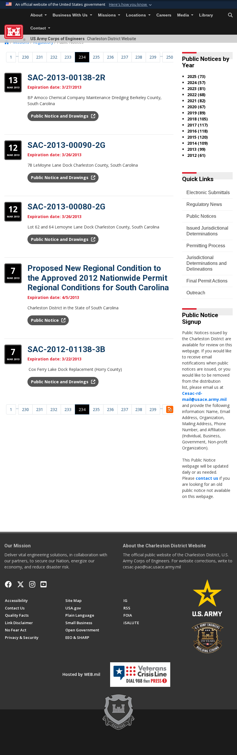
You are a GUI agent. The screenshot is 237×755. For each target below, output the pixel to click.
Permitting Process (205, 245)
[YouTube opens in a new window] (43, 584)
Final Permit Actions (206, 280)
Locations (136, 15)
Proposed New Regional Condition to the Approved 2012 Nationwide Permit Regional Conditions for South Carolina (98, 277)
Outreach (195, 292)
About (37, 15)
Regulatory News (204, 204)
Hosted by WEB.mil (81, 674)
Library (206, 15)
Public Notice (45, 320)
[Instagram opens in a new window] (32, 584)
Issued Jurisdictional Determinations (207, 231)
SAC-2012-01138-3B (66, 349)
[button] (131, 5)
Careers (163, 15)
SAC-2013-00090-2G (66, 145)
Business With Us (71, 15)
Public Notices (201, 216)
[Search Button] (230, 15)
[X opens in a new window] (20, 584)
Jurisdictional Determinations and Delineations (206, 263)
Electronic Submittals (208, 192)
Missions (107, 15)
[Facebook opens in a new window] (8, 584)
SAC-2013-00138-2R (66, 77)
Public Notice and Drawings (60, 116)
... (17, 55)
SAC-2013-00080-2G (66, 206)
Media (183, 15)
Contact (38, 28)
